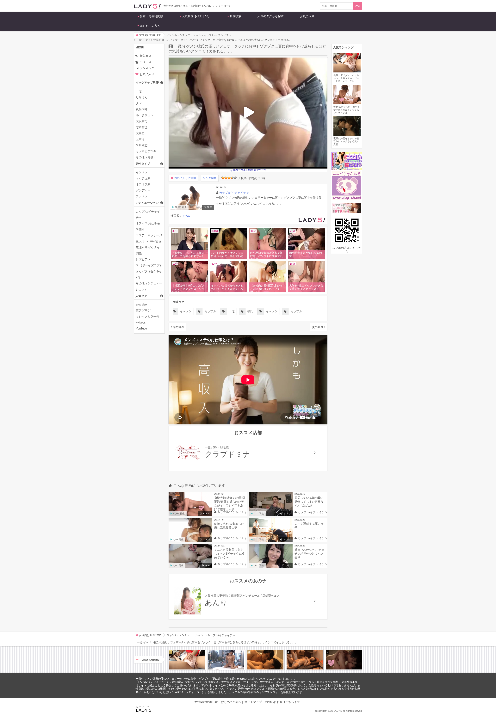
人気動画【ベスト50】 (196, 16)
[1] (222, 177)
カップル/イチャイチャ (148, 214)
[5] (235, 177)
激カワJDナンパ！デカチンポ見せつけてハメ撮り (309, 553)
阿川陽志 (141, 145)
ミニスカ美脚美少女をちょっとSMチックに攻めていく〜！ (229, 553)
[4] (232, 177)
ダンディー (143, 190)
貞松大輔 (141, 109)
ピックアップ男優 (147, 82)
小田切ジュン (144, 115)
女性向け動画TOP (206, 702)
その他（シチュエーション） (149, 286)
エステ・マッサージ (149, 235)
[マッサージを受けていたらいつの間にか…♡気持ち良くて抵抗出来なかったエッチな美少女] (305, 659)
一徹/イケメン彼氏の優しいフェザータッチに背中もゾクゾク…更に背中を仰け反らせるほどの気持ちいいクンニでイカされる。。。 (216, 678)
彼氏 (229, 311)
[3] (229, 177)
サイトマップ (253, 702)
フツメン (141, 196)
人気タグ (141, 296)
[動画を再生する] (192, 208)
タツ (139, 103)
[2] (225, 177)
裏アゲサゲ (143, 310)
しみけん (141, 97)
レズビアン (143, 259)
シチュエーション (147, 202)
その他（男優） (146, 157)
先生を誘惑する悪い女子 (309, 525)
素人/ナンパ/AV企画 (148, 241)
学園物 (140, 229)
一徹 (139, 91)
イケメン (141, 172)
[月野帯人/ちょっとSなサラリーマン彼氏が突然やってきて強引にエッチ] (265, 659)
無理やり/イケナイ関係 (148, 250)
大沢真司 (141, 121)
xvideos (141, 322)
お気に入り (307, 16)
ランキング (147, 68)
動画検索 (235, 16)
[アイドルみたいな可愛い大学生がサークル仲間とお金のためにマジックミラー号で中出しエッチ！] (226, 659)
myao (186, 215)
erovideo (141, 304)
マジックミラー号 (147, 316)
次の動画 (317, 327)
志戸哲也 (141, 127)
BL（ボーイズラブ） (149, 265)
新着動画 (145, 56)
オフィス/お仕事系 (148, 223)
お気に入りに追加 (185, 178)
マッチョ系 (143, 178)
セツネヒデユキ (146, 151)
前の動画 (178, 327)
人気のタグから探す (270, 16)
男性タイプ (142, 163)
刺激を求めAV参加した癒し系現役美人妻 (229, 525)
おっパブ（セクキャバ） (149, 274)
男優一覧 (145, 62)
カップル (275, 311)
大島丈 (140, 133)
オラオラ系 (143, 184)
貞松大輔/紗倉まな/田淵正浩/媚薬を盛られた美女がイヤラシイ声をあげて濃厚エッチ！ (229, 503)
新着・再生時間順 (151, 16)
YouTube (141, 328)
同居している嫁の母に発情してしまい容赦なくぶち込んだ (309, 501)
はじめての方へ (150, 26)
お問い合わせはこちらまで (282, 702)
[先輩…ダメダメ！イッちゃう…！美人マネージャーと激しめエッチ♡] (187, 659)
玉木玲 (140, 139)
